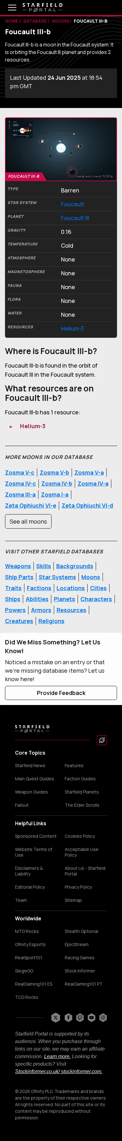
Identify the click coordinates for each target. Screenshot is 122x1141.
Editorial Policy (30, 887)
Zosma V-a (89, 472)
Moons (90, 577)
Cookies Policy (80, 836)
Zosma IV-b (56, 483)
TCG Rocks (26, 997)
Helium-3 (72, 328)
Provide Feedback (61, 693)
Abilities (37, 599)
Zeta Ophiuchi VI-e (30, 505)
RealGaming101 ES (33, 984)
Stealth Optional (81, 931)
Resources (71, 610)
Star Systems (57, 577)
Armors (41, 610)
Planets (64, 599)
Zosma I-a (55, 494)
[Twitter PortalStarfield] (56, 1018)
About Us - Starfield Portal (85, 871)
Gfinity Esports (30, 944)
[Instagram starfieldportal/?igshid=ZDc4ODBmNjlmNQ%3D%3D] (103, 1017)
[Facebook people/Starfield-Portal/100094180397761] (68, 1017)
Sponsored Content (36, 836)
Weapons (18, 566)
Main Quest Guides (34, 779)
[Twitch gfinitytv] (80, 1017)
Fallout (22, 805)
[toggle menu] (7, 8)
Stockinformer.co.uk (36, 1071)
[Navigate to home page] (43, 7)
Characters (96, 599)
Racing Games (79, 958)
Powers (15, 610)
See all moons (28, 521)
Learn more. (57, 1056)
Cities (98, 588)
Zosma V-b (54, 472)
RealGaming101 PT (84, 984)
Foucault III (75, 218)
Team (21, 900)
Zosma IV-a (93, 483)
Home (12, 21)
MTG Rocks (27, 931)
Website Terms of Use (33, 852)
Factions (39, 588)
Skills (43, 566)
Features (74, 765)
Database (35, 21)
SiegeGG (24, 971)
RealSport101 (28, 958)
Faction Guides (80, 779)
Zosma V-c (19, 472)
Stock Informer (80, 971)
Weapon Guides (31, 792)
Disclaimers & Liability (29, 871)
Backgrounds (74, 566)
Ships (12, 599)
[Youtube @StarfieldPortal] (91, 1017)
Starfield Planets (82, 792)
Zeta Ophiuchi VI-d (87, 505)
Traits (13, 588)
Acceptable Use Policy (82, 852)
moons (60, 21)
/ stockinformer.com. (80, 1071)
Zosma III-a (20, 494)
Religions (51, 621)
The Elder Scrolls (82, 805)
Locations (71, 588)
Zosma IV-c (20, 483)
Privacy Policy (78, 887)
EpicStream (77, 944)
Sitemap (73, 900)
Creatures (19, 621)
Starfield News (30, 765)
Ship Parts (19, 577)
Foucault (72, 204)
